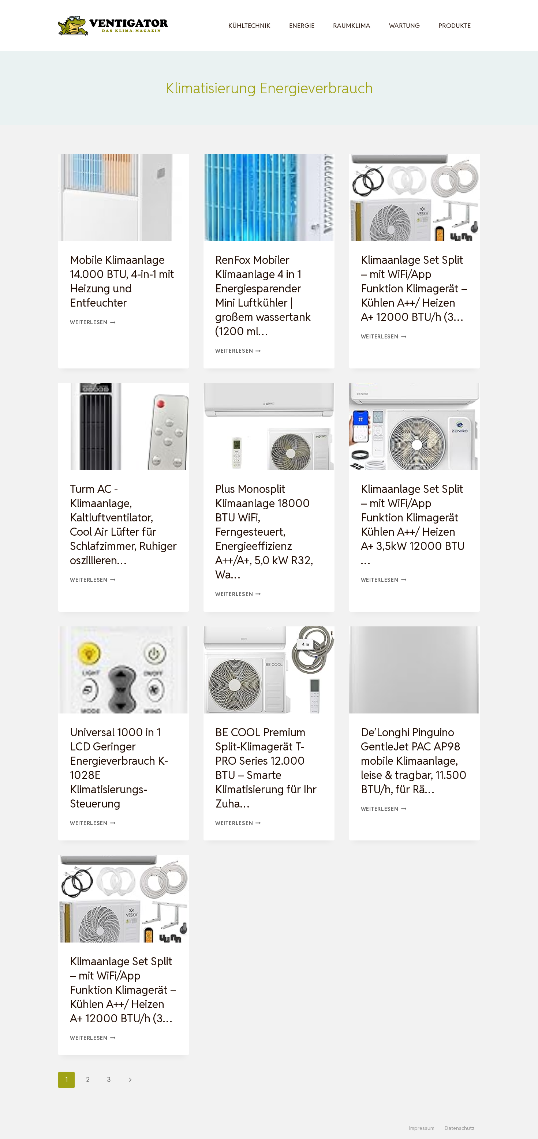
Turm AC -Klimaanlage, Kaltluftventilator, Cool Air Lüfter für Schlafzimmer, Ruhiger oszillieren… (123, 524)
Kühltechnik (249, 26)
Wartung (404, 26)
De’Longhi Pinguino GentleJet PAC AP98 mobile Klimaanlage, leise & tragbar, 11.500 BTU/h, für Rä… (414, 761)
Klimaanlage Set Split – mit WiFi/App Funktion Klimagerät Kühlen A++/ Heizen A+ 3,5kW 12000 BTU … (413, 524)
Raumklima (351, 26)
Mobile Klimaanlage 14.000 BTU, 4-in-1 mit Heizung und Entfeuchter (122, 281)
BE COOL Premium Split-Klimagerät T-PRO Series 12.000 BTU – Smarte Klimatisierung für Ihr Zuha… (266, 768)
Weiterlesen (93, 322)
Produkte (454, 26)
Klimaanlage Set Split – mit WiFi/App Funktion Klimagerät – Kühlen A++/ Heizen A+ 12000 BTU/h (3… (414, 288)
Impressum (421, 1128)
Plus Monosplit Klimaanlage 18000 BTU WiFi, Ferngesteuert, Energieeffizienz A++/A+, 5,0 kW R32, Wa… (264, 532)
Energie (301, 26)
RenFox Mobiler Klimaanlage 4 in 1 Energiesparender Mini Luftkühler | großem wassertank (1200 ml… (263, 295)
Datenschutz (460, 1128)
